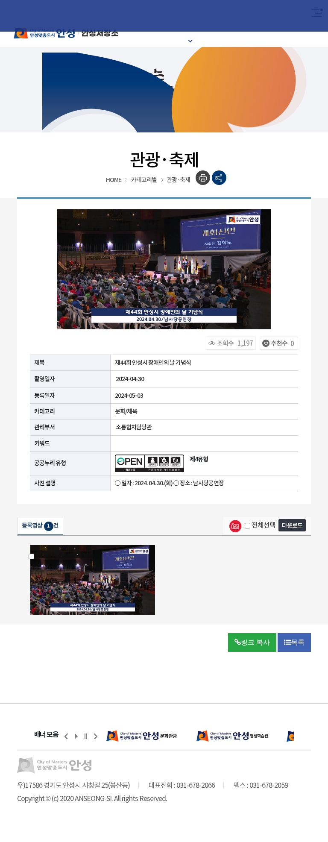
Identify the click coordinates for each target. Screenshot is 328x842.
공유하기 (219, 177)
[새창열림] (142, 736)
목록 (298, 642)
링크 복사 (255, 642)
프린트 (203, 177)
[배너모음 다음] (95, 736)
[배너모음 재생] (76, 736)
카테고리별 (144, 180)
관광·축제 (178, 180)
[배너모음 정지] (86, 736)
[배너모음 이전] (66, 736)
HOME (113, 180)
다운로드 (292, 525)
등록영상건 (40, 525)
